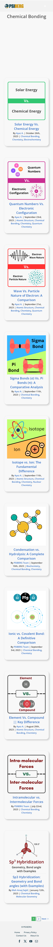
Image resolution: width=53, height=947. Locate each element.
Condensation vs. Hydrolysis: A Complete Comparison (26, 553)
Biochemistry (33, 566)
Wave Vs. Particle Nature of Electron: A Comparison (26, 295)
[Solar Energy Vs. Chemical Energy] (26, 100)
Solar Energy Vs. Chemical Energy (26, 126)
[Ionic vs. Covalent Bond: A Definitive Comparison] (26, 610)
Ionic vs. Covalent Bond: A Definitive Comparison (27, 638)
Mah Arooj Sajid (20, 890)
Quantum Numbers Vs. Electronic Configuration (26, 208)
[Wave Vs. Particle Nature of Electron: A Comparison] (26, 267)
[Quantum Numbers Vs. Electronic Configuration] (26, 180)
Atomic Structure (25, 220)
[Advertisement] (26, 49)
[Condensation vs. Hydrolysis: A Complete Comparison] (26, 526)
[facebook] (19, 941)
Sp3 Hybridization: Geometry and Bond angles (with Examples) (26, 881)
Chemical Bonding (30, 136)
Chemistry (17, 139)
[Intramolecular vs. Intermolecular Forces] (26, 774)
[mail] (36, 941)
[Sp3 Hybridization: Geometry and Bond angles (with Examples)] (26, 853)
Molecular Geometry (26, 896)
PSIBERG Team (21, 562)
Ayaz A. (19, 133)
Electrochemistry (32, 139)
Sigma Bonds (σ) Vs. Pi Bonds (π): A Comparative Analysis (26, 382)
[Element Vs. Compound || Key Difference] (26, 694)
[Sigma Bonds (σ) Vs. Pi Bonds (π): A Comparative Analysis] (26, 354)
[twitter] (25, 941)
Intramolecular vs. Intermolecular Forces (26, 799)
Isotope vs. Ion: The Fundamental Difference (26, 466)
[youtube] (30, 941)
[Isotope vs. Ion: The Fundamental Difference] (26, 438)
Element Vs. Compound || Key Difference (26, 719)
